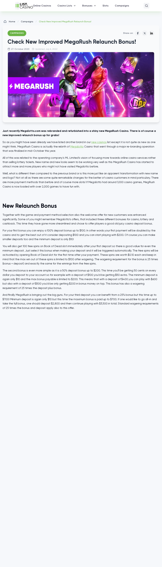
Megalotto (77, 146)
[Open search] (146, 6)
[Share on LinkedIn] (151, 33)
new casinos (99, 142)
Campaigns (27, 21)
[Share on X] (144, 33)
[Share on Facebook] (137, 33)
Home (12, 21)
